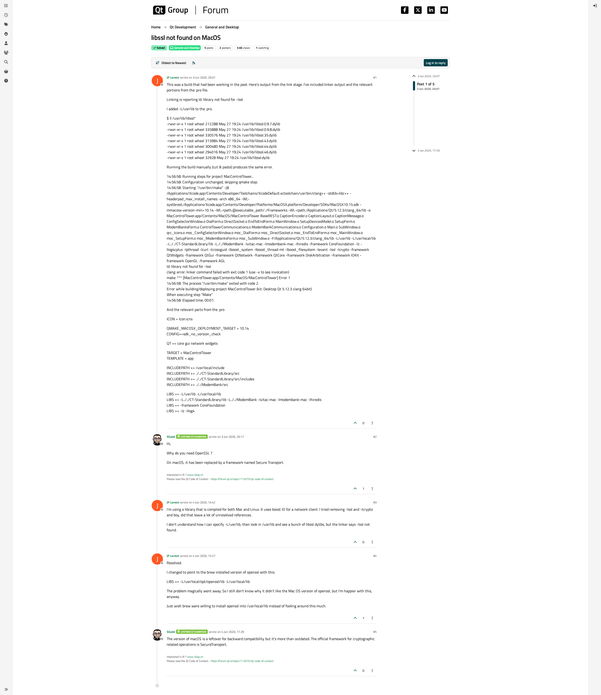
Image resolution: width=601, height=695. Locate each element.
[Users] (6, 43)
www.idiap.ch (195, 474)
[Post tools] (372, 423)
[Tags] (6, 24)
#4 (375, 555)
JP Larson (173, 77)
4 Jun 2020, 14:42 (204, 502)
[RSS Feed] (193, 62)
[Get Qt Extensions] (6, 71)
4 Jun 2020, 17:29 (232, 631)
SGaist (171, 436)
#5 (375, 631)
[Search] (6, 62)
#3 (375, 502)
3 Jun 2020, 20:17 (232, 436)
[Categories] (6, 5)
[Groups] (6, 52)
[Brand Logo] (190, 10)
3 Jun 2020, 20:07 (204, 77)
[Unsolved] (6, 80)
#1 (375, 77)
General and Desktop (186, 47)
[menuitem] (595, 5)
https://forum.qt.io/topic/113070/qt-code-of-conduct (242, 479)
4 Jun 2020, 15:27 (204, 555)
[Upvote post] (355, 423)
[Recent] (6, 15)
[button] (6, 689)
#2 (375, 436)
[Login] (595, 5)
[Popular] (6, 34)
